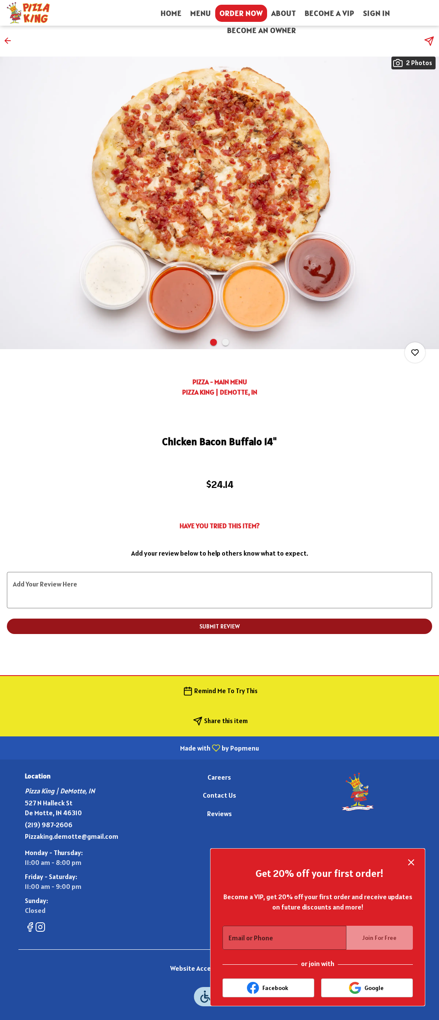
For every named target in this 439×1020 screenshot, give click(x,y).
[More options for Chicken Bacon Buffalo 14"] (415, 352)
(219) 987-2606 (48, 824)
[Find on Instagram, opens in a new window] (40, 928)
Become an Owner (261, 30)
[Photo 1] (213, 342)
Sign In (376, 13)
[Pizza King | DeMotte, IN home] (45, 13)
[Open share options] (429, 41)
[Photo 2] (225, 342)
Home (171, 13)
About (283, 13)
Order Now (241, 13)
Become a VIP (330, 13)
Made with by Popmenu (132, 747)
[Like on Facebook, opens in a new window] (30, 928)
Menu (200, 13)
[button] (10, 41)
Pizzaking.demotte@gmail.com (71, 836)
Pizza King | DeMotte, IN (358, 791)
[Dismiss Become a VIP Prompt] (411, 862)
